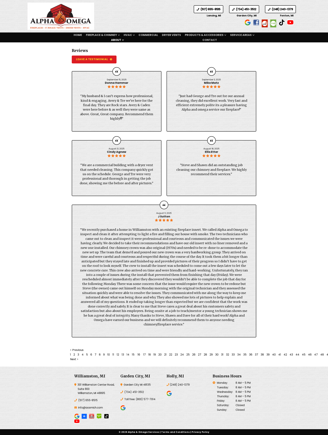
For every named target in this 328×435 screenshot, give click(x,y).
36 (250, 355)
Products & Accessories (204, 35)
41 (279, 355)
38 (262, 355)
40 (274, 355)
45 (303, 355)
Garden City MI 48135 (137, 384)
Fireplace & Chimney (101, 35)
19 (154, 355)
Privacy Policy (200, 432)
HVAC (128, 35)
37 (256, 355)
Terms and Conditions (175, 432)
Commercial (148, 35)
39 (268, 355)
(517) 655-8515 (210, 9)
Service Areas (241, 35)
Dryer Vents (171, 35)
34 (239, 355)
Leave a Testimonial (92, 59)
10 (108, 355)
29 (211, 355)
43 (291, 355)
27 (199, 355)
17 (144, 355)
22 (170, 355)
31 (222, 355)
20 (160, 355)
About (116, 40)
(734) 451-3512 (245, 9)
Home (78, 35)
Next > (74, 359)
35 (245, 355)
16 (139, 355)
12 (118, 355)
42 (285, 355)
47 (316, 355)
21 (165, 355)
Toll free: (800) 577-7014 (139, 399)
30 (216, 355)
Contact (209, 40)
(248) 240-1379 (282, 9)
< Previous (77, 350)
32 (227, 355)
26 (193, 355)
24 (182, 355)
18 (149, 355)
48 (322, 355)
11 (113, 355)
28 (205, 355)
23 (176, 355)
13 (123, 355)
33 (233, 355)
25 (188, 355)
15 (133, 355)
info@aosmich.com (90, 407)
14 (128, 355)
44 (297, 355)
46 (310, 355)
